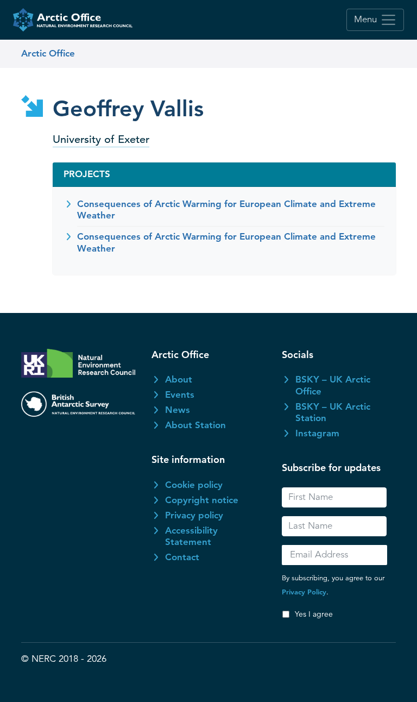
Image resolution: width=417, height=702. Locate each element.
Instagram (317, 433)
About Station (195, 424)
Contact (182, 556)
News (177, 409)
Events (179, 394)
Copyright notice (201, 499)
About (178, 379)
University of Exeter (101, 139)
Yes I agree (314, 614)
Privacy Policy (304, 591)
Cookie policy (194, 484)
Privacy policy (194, 515)
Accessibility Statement (191, 536)
